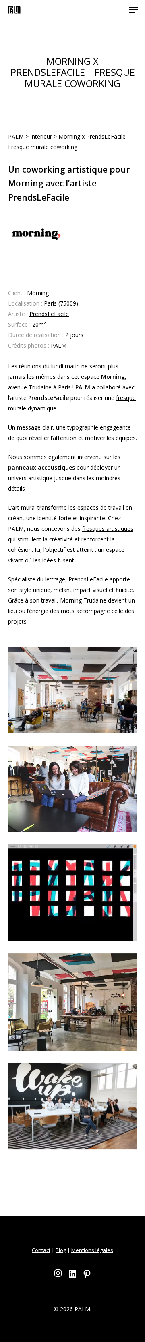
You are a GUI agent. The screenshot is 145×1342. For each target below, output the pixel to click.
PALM (16, 136)
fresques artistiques (107, 528)
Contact (41, 1250)
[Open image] (72, 693)
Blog (61, 1250)
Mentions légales (92, 1250)
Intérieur (41, 136)
